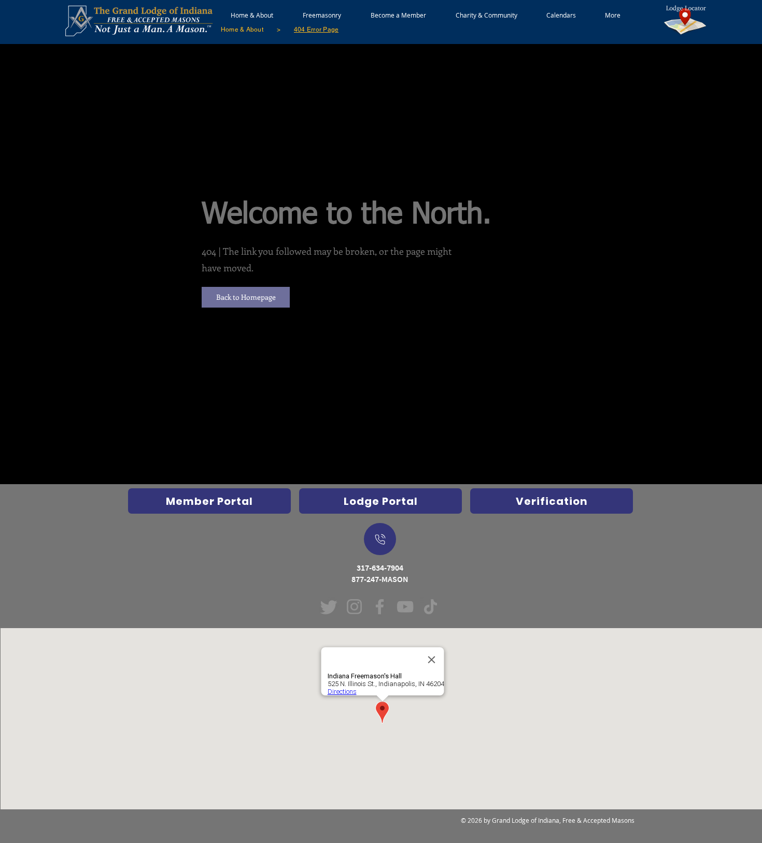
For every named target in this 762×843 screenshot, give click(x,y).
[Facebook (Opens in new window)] (380, 607)
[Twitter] (329, 607)
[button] (322, 10)
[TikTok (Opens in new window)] (430, 607)
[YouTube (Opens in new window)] (405, 607)
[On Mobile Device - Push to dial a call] (380, 539)
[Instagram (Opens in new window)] (354, 607)
